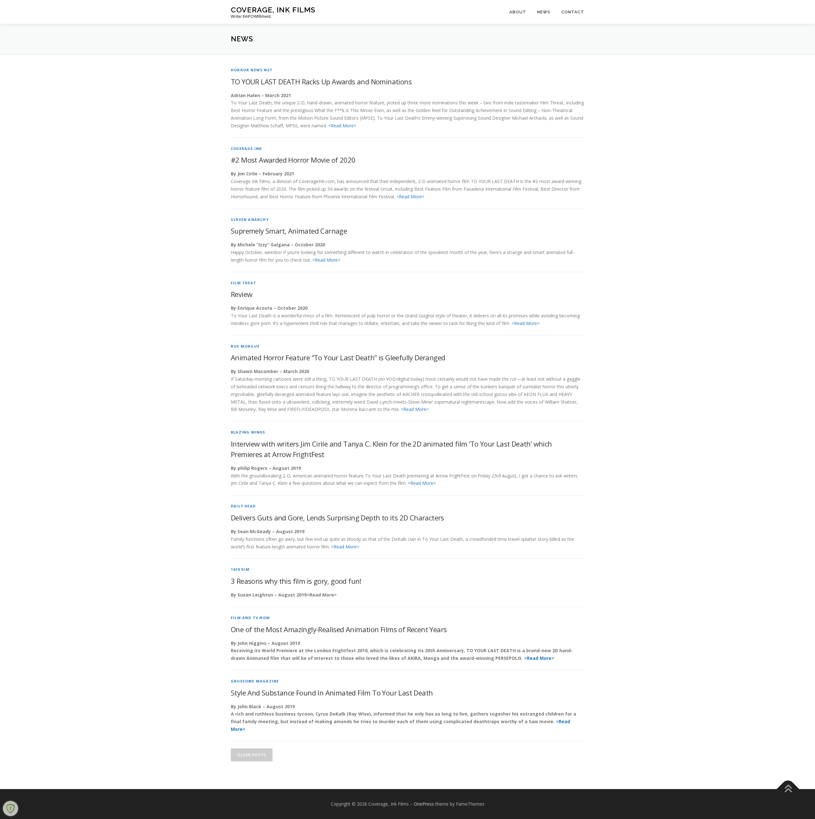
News (543, 12)
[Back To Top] (788, 789)
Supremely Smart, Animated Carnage (289, 231)
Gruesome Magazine (255, 681)
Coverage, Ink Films (273, 9)
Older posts (251, 755)
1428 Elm (240, 569)
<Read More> (342, 126)
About (517, 12)
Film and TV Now (250, 617)
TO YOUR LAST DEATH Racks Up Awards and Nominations (321, 81)
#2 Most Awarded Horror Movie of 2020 (293, 160)
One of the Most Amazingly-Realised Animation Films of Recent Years (339, 629)
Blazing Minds (248, 432)
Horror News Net (252, 69)
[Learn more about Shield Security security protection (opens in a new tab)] (10, 808)
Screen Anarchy (250, 219)
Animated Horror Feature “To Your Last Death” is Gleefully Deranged (338, 357)
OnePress (424, 804)
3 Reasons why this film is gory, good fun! (296, 581)
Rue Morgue (245, 346)
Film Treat (243, 282)
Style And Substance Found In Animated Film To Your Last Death (332, 692)
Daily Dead (243, 506)
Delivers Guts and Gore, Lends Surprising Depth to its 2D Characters (337, 517)
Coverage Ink (246, 148)
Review (241, 294)
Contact (572, 12)
